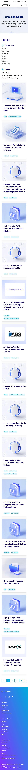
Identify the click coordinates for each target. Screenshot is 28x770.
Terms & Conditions (7, 767)
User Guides (5, 731)
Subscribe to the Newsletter (9, 755)
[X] (9, 697)
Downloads (12, 1)
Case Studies (5, 726)
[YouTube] (12, 697)
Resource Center (6, 718)
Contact (4, 750)
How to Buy (5, 705)
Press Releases (6, 748)
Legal (3, 753)
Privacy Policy (17, 767)
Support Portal (5, 710)
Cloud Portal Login (21, 1)
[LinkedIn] (6, 697)
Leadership (5, 742)
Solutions (4, 702)
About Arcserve (6, 740)
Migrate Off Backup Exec (8, 758)
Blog (3, 724)
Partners (4, 707)
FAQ (3, 734)
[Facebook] (2, 697)
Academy (4, 721)
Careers (4, 745)
